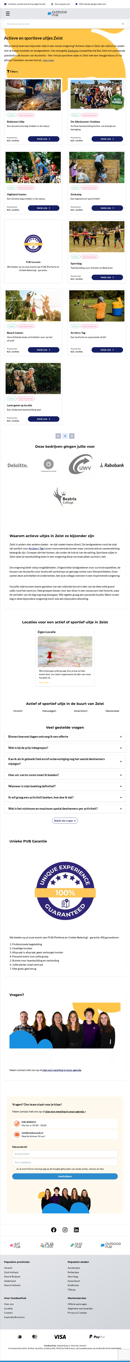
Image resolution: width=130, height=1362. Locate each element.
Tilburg (71, 1289)
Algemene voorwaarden (80, 1308)
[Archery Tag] (96, 305)
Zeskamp (73, 50)
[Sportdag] (96, 236)
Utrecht (17, 710)
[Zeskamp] (96, 167)
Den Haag (73, 1276)
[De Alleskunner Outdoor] (96, 94)
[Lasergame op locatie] (33, 378)
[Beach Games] (33, 305)
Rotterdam (73, 1272)
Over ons (9, 1304)
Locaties (8, 1308)
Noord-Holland (12, 1285)
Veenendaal (112, 710)
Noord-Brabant (12, 1276)
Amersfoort (81, 710)
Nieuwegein (49, 710)
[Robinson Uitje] (33, 94)
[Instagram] (65, 1230)
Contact (8, 1312)
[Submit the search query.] (123, 24)
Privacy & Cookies (77, 1312)
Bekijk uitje (42, 139)
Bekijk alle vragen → (65, 820)
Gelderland (10, 1280)
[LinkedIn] (76, 1230)
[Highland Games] (33, 167)
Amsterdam (74, 1267)
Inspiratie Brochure (14, 1317)
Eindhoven (73, 1285)
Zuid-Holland (11, 1272)
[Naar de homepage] (65, 14)
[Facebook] (54, 1230)
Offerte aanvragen (77, 1304)
